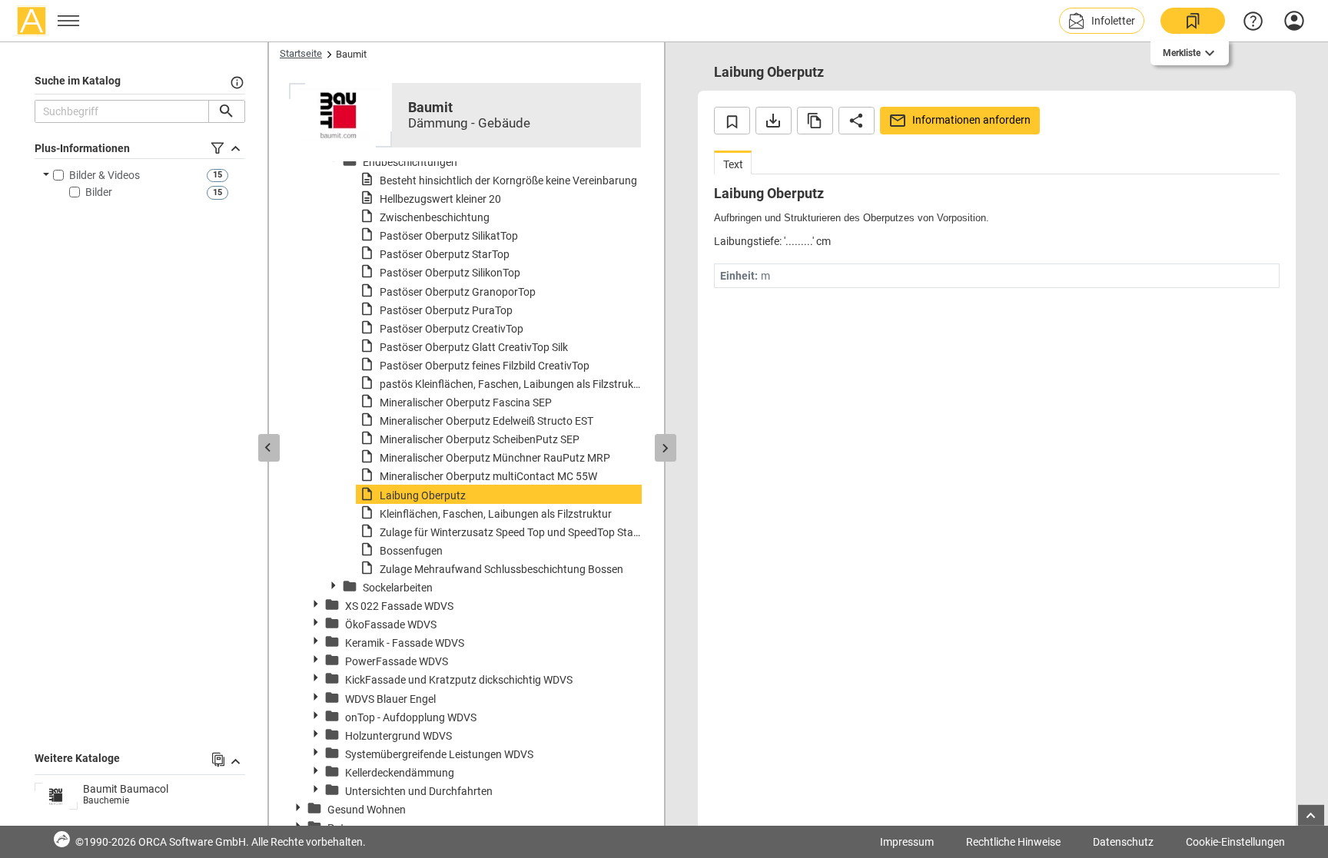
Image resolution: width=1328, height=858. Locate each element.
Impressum (907, 842)
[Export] (773, 120)
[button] (1101, 21)
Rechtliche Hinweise (1013, 842)
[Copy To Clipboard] (815, 120)
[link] (1192, 21)
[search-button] (226, 111)
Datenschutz (1123, 842)
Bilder (98, 192)
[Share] (856, 120)
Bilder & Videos (104, 175)
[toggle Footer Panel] (1311, 815)
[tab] (733, 162)
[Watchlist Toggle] (732, 120)
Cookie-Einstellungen (1235, 842)
